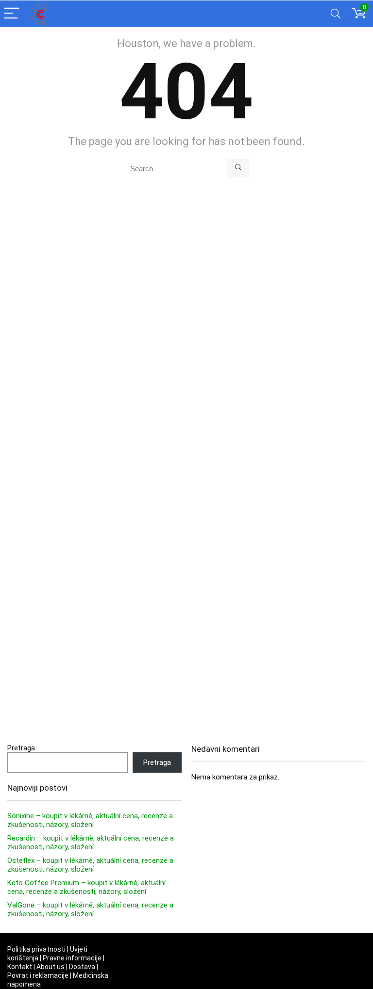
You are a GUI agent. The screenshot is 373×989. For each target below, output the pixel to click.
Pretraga (21, 748)
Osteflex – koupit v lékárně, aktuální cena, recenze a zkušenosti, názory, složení (90, 865)
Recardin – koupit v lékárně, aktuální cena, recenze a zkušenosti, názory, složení (90, 842)
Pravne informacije (72, 958)
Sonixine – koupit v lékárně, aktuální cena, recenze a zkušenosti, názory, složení (90, 820)
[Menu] (11, 14)
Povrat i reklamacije (37, 975)
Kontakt (19, 967)
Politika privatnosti (36, 949)
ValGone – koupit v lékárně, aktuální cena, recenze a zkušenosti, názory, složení (90, 909)
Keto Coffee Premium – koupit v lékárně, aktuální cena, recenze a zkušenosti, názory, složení (86, 887)
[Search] (335, 14)
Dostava (82, 967)
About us (50, 967)
